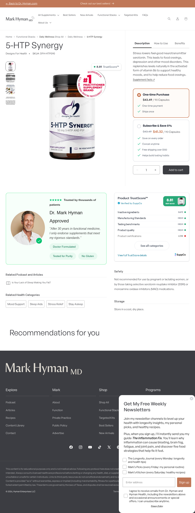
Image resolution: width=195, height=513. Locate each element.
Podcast (10, 402)
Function (57, 410)
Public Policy (59, 425)
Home (9, 36)
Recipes (10, 417)
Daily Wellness (46, 36)
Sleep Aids (36, 304)
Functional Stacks (25, 36)
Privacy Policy (157, 506)
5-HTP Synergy (94, 36)
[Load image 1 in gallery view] (10, 66)
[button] (48, 15)
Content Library (15, 425)
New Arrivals (106, 433)
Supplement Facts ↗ (144, 79)
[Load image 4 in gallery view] (10, 100)
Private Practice (61, 417)
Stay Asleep (76, 304)
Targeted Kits (107, 417)
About (56, 402)
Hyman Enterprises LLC (24, 491)
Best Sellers (106, 425)
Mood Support (16, 304)
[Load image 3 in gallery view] (10, 89)
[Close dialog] (191, 398)
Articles (10, 410)
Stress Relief (55, 304)
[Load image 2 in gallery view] (10, 78)
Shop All (59, 36)
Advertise (58, 433)
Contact (11, 433)
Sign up (184, 482)
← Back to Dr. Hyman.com (21, 3)
